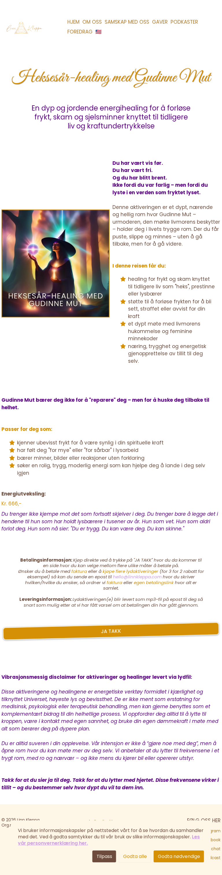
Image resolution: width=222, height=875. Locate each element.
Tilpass (104, 856)
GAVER (160, 21)
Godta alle (135, 856)
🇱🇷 (98, 31)
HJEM (73, 21)
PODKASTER (184, 21)
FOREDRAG (79, 31)
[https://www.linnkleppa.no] (23, 27)
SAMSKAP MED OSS (127, 21)
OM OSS (92, 21)
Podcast (212, 858)
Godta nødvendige (179, 856)
